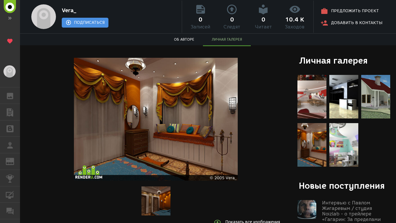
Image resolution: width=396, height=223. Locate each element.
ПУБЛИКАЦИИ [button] (10, 112)
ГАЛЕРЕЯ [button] (10, 95)
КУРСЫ (10, 194)
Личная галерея (333, 60)
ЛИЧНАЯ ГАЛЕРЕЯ (227, 39)
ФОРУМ (10, 211)
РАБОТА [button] (10, 145)
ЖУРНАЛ (13, 161)
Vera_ (69, 10)
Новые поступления (342, 186)
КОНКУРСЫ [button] (10, 178)
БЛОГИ (10, 129)
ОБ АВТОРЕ (184, 39)
